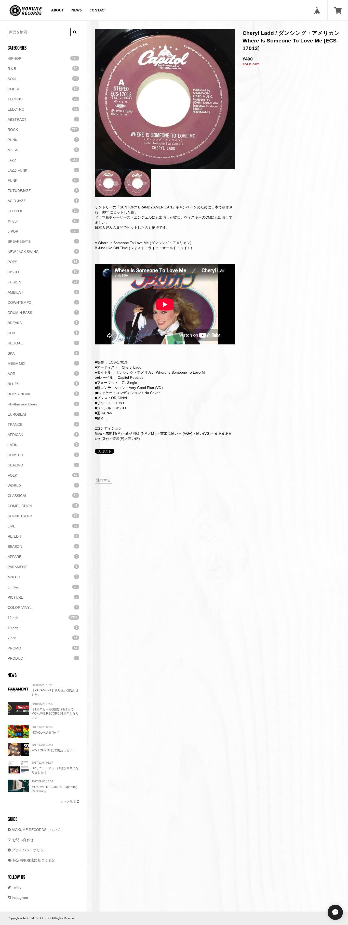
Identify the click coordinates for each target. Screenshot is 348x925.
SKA (42, 353)
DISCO (42, 272)
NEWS (76, 10)
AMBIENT (42, 292)
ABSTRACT (42, 119)
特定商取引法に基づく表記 (33, 860)
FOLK (42, 475)
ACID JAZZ (42, 201)
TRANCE (42, 424)
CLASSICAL (42, 496)
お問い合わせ (22, 840)
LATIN (42, 445)
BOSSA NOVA (42, 394)
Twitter (17, 887)
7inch (42, 638)
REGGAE (42, 343)
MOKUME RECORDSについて (36, 830)
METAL (42, 150)
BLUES (42, 384)
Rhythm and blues (42, 404)
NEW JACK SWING (42, 252)
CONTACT (97, 10)
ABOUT (57, 10)
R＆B (42, 69)
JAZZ (42, 160)
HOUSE (42, 89)
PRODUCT (42, 658)
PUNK (42, 140)
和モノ (42, 221)
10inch (42, 628)
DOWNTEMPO (42, 302)
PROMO (42, 648)
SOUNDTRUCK (42, 516)
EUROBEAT (42, 414)
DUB (42, 333)
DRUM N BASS (42, 313)
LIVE (42, 526)
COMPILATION (42, 506)
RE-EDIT (42, 536)
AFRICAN (42, 435)
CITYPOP (42, 211)
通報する (103, 480)
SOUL (42, 79)
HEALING (42, 465)
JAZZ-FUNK (42, 170)
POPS (42, 262)
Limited (42, 587)
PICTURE (42, 597)
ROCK (42, 130)
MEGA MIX (42, 363)
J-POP (42, 231)
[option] (165, 99)
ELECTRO (42, 109)
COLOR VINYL (42, 607)
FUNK (42, 180)
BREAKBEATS (42, 241)
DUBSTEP (42, 455)
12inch (42, 618)
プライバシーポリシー (29, 850)
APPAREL (42, 557)
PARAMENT (42, 567)
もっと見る (69, 801)
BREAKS (42, 323)
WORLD (42, 485)
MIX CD (42, 577)
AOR (42, 374)
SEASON (42, 546)
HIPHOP (42, 58)
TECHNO (42, 99)
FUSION (42, 282)
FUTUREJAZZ (42, 191)
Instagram (19, 898)
